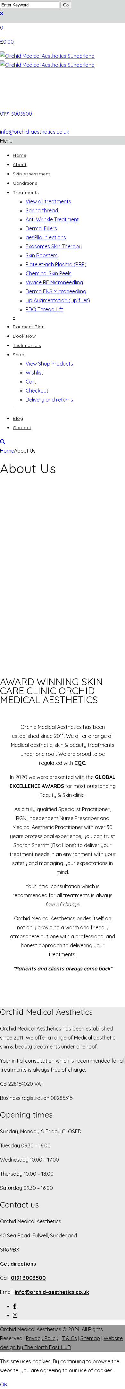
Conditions (25, 183)
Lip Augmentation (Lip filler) (58, 300)
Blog (18, 418)
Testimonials (27, 345)
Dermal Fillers (41, 228)
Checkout (37, 390)
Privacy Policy (42, 1338)
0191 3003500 (16, 114)
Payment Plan (29, 327)
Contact (22, 427)
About (20, 164)
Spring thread (42, 210)
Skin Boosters (42, 255)
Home (19, 155)
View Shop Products (49, 363)
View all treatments (48, 201)
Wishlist (34, 372)
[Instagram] (15, 1315)
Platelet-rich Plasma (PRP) (56, 264)
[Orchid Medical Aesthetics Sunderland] (62, 80)
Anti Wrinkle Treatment (52, 219)
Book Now (24, 336)
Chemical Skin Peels (48, 273)
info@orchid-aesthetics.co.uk (34, 131)
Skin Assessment (31, 174)
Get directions (18, 1264)
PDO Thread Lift (44, 309)
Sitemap (90, 1338)
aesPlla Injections (46, 237)
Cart (31, 381)
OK (3, 1384)
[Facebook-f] (14, 1306)
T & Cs (69, 1338)
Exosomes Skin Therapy (54, 246)
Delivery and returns (49, 399)
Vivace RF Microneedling (54, 282)
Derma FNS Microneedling (56, 291)
